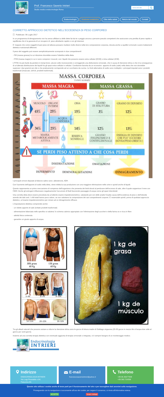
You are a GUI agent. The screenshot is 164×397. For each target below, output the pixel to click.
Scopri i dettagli (92, 394)
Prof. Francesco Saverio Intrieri (52, 5)
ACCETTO (54, 394)
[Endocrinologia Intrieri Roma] (21, 7)
